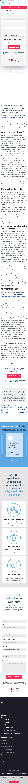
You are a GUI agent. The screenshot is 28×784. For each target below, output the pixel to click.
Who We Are (4, 743)
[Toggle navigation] (25, 2)
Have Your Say (6, 660)
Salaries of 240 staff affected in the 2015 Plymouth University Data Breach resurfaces (6, 409)
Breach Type (6, 646)
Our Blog (3, 740)
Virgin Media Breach (6, 749)
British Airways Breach (7, 746)
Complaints (4, 761)
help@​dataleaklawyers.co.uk (12, 733)
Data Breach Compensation (8, 752)
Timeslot (4, 653)
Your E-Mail (7, 17)
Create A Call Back (14, 375)
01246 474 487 (8, 727)
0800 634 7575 (12, 368)
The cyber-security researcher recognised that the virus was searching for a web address (13, 296)
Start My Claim (13, 47)
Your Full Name (8, 10)
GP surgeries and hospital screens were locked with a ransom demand (13, 117)
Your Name (6, 624)
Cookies (3, 764)
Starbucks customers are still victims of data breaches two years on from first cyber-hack (21, 409)
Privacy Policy (15, 55)
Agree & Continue (14, 782)
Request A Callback (13, 676)
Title (4, 618)
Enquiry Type (7, 32)
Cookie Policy (20, 778)
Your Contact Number (10, 25)
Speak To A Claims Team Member (12, 39)
